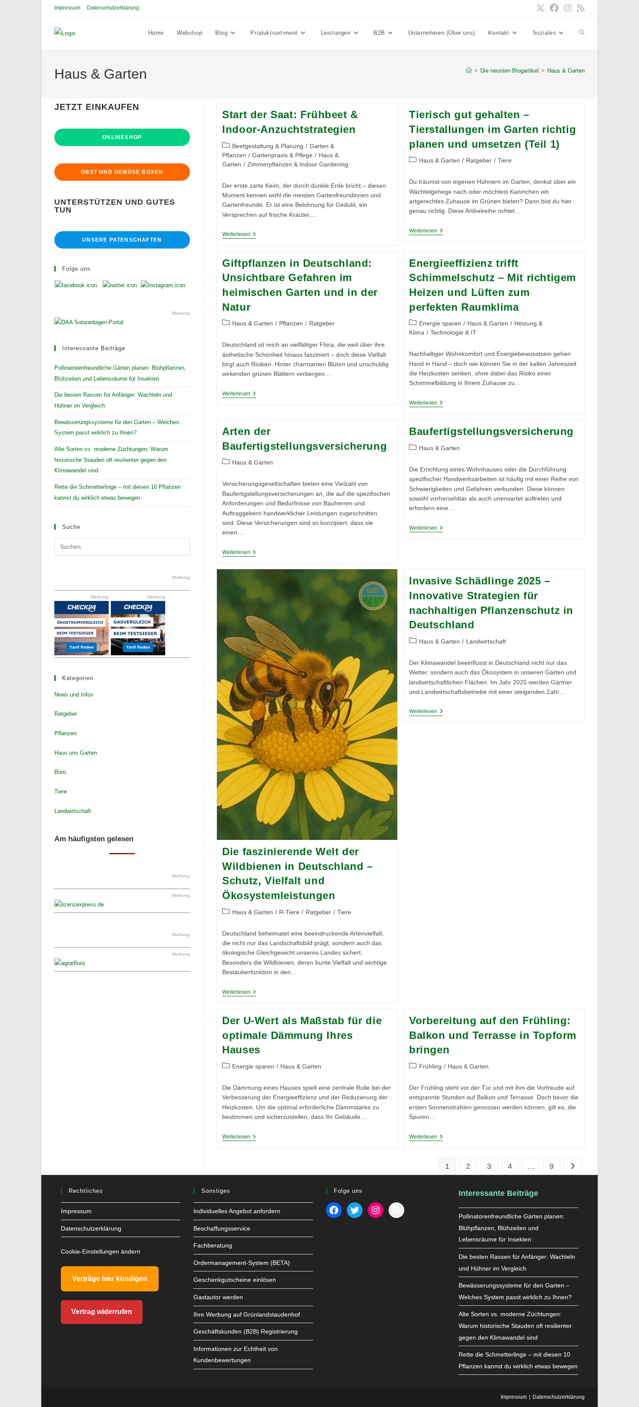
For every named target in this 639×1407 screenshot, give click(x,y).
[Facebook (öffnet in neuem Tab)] (554, 8)
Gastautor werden (218, 1297)
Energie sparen (440, 323)
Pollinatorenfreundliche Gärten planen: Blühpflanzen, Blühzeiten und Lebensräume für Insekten (512, 1228)
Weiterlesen (239, 235)
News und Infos (73, 694)
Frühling (430, 1066)
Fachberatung (212, 1245)
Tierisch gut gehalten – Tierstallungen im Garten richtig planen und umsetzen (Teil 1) (492, 129)
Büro (60, 772)
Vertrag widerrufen (101, 1311)
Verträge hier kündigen (109, 1278)
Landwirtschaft (486, 641)
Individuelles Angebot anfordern (236, 1211)
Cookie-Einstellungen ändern (100, 1251)
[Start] (469, 70)
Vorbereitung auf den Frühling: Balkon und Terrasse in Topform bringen (492, 1035)
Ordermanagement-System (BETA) (241, 1262)
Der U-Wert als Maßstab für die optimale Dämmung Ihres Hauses (302, 1035)
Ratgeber (479, 160)
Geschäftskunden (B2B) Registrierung (245, 1331)
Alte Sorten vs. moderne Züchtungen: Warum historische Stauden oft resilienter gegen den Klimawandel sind (111, 460)
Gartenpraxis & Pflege (282, 155)
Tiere (505, 160)
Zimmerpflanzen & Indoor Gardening (297, 164)
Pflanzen (291, 323)
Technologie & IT (453, 332)
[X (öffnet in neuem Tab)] (540, 8)
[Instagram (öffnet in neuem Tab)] (567, 8)
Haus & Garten (566, 70)
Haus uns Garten (75, 753)
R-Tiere (289, 912)
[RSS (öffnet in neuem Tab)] (579, 8)
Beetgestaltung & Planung (267, 146)
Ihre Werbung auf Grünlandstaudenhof (246, 1314)
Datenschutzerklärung (113, 8)
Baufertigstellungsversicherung (491, 431)
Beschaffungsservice (221, 1228)
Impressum (67, 8)
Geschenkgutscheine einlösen (234, 1279)
